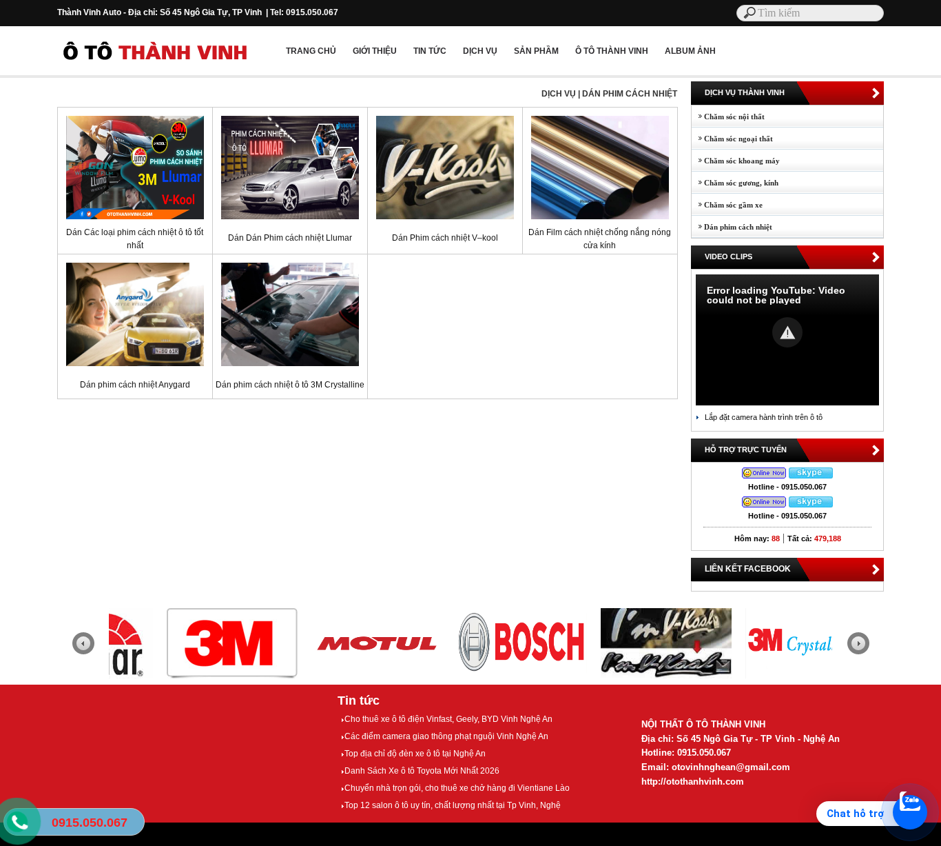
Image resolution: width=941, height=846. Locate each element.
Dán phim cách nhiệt (732, 227)
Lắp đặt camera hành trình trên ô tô (764, 417)
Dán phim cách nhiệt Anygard (135, 385)
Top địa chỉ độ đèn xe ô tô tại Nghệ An (415, 753)
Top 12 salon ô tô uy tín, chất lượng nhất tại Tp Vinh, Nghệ (452, 805)
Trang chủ (311, 51)
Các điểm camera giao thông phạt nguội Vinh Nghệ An (446, 736)
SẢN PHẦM (536, 51)
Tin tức (359, 700)
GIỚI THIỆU (375, 51)
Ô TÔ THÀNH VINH (611, 51)
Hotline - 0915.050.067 (787, 487)
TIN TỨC (429, 51)
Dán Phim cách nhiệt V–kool (445, 238)
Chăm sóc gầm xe (727, 205)
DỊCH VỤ (480, 51)
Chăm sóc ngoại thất (732, 138)
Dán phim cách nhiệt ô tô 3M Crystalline (290, 385)
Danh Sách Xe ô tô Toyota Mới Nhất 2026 (421, 771)
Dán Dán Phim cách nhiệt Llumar (290, 238)
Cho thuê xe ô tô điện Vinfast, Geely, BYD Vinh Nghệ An (448, 719)
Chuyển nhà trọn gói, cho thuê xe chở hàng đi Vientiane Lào (457, 788)
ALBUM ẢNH (690, 51)
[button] (787, 332)
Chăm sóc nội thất (728, 116)
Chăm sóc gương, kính (735, 183)
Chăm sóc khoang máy (736, 161)
